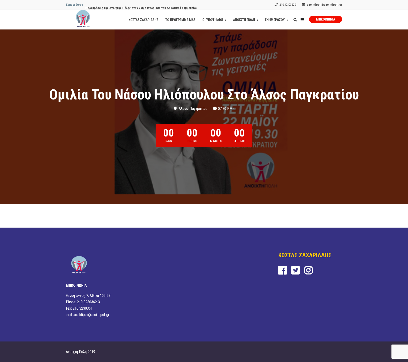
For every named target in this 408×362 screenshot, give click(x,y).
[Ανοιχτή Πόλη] (83, 19)
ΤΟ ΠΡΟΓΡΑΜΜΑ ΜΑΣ (180, 20)
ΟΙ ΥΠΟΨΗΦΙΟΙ (213, 20)
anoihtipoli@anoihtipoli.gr (324, 4)
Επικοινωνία (325, 19)
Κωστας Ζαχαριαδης (143, 20)
